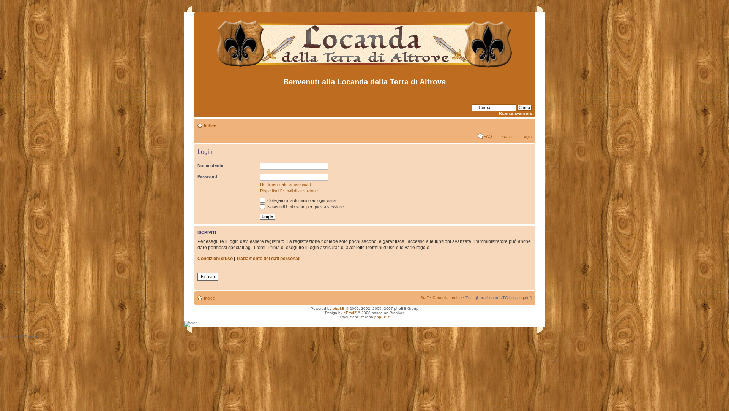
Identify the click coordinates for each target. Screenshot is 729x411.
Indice (210, 126)
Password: (208, 176)
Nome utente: (211, 165)
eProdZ (350, 313)
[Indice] (364, 68)
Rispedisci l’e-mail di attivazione (289, 191)
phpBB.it (382, 317)
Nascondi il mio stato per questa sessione (305, 207)
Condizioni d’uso (215, 258)
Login (527, 136)
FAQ (488, 136)
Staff (424, 297)
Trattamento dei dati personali (268, 258)
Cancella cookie (447, 297)
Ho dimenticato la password (285, 184)
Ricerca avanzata (515, 113)
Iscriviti (506, 136)
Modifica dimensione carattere (526, 124)
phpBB (339, 308)
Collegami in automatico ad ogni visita (301, 200)
